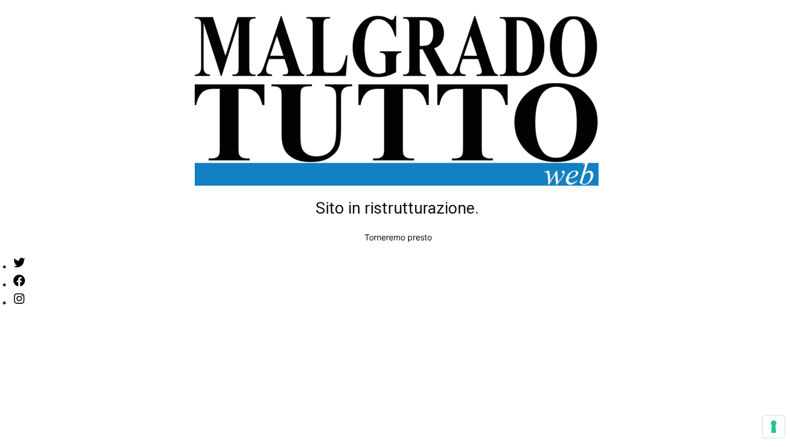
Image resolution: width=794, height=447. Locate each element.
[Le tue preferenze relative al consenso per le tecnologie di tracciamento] (774, 427)
